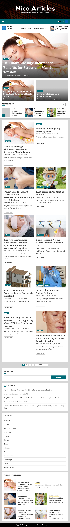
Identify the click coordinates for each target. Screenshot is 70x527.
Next (45, 365)
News (6, 452)
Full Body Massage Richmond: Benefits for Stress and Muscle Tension (28, 67)
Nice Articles (35, 8)
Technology (8, 460)
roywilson (40, 248)
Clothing (59, 109)
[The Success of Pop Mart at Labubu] (51, 112)
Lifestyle (40, 91)
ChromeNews (41, 525)
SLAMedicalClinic (10, 251)
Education (7, 432)
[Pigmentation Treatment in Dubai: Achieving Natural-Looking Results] (51, 322)
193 (40, 365)
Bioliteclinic (8, 203)
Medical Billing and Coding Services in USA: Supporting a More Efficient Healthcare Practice (18, 321)
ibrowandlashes (10, 75)
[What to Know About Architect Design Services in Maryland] (19, 276)
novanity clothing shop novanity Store (48, 95)
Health (36, 109)
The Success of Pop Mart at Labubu (61, 113)
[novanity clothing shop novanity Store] (6, 112)
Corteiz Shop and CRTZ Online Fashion (48, 291)
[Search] (63, 21)
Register (66, 21)
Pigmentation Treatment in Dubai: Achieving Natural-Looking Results (50, 338)
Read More (8, 164)
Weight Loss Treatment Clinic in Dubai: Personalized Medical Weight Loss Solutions (19, 195)
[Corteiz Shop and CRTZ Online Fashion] (51, 276)
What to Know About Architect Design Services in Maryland (18, 293)
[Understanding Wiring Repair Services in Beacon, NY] (51, 226)
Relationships (8, 456)
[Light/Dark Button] (59, 21)
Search (8, 371)
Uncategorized (9, 468)
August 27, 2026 (21, 75)
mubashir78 (42, 99)
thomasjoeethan (10, 328)
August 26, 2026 (53, 99)
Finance (6, 436)
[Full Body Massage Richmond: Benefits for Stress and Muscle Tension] (19, 133)
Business (40, 235)
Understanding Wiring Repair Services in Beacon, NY (49, 242)
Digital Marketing (10, 428)
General (6, 59)
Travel (6, 464)
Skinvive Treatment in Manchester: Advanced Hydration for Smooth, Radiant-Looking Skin (16, 243)
